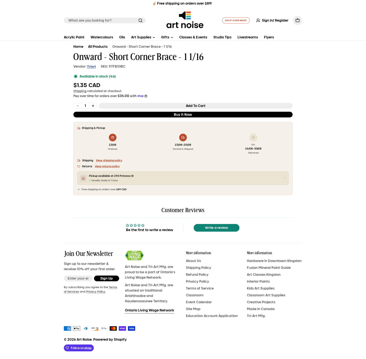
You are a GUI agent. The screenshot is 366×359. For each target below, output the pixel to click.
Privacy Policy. (96, 291)
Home (78, 46)
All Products (98, 46)
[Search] (140, 20)
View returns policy (107, 166)
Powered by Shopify (110, 339)
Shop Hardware (236, 20)
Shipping (79, 91)
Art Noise (84, 339)
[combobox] (105, 20)
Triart (91, 66)
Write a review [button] (216, 228)
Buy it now (183, 114)
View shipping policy (109, 160)
